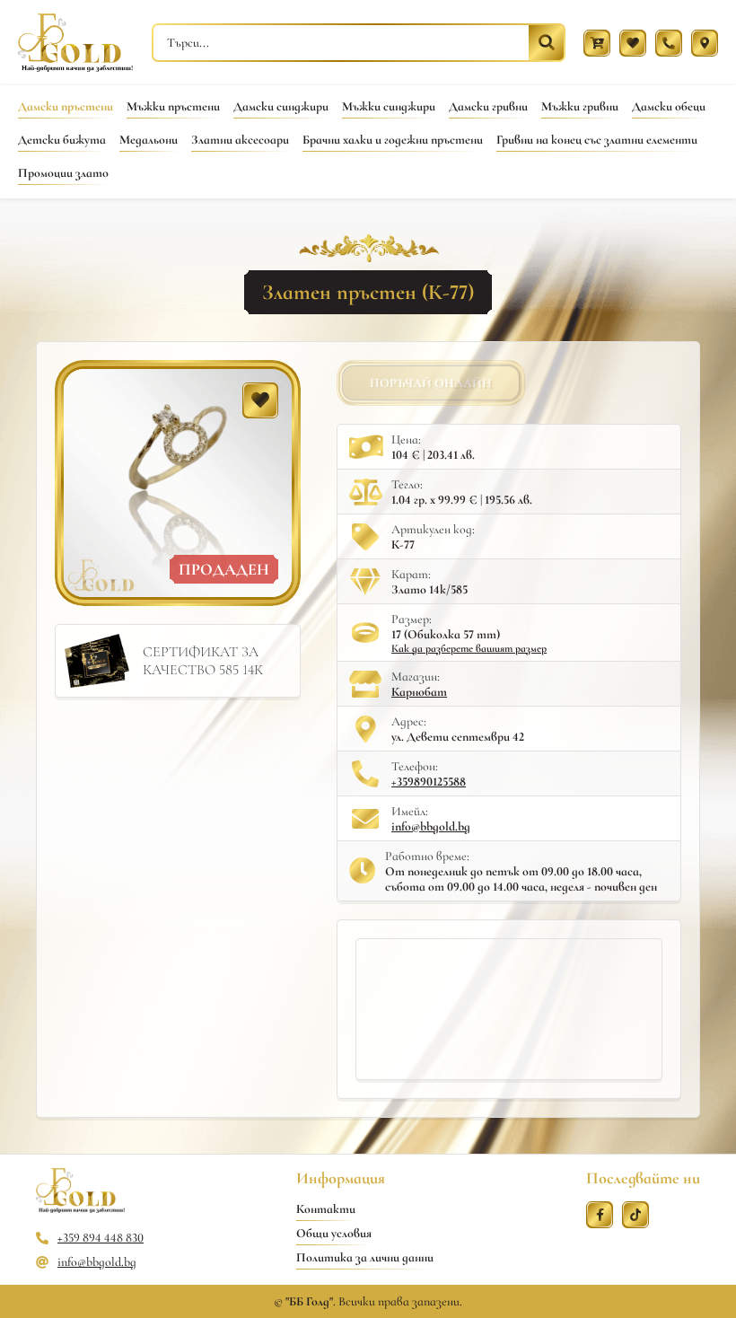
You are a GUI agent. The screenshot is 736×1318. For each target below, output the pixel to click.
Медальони (148, 139)
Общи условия (334, 1233)
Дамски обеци (668, 106)
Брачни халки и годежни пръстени (392, 139)
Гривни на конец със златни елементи (596, 139)
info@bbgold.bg (430, 826)
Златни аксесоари (240, 139)
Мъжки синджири (388, 106)
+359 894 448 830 (100, 1237)
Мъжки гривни (579, 106)
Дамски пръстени (65, 106)
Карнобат (419, 691)
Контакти (325, 1209)
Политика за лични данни (365, 1257)
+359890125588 (428, 781)
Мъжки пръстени (173, 106)
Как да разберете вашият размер (469, 648)
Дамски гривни (488, 106)
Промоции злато (63, 172)
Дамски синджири (281, 106)
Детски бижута (62, 139)
